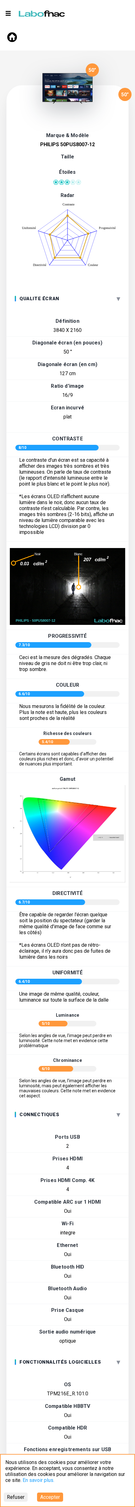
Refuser (15, 1497)
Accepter (50, 1497)
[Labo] (42, 12)
